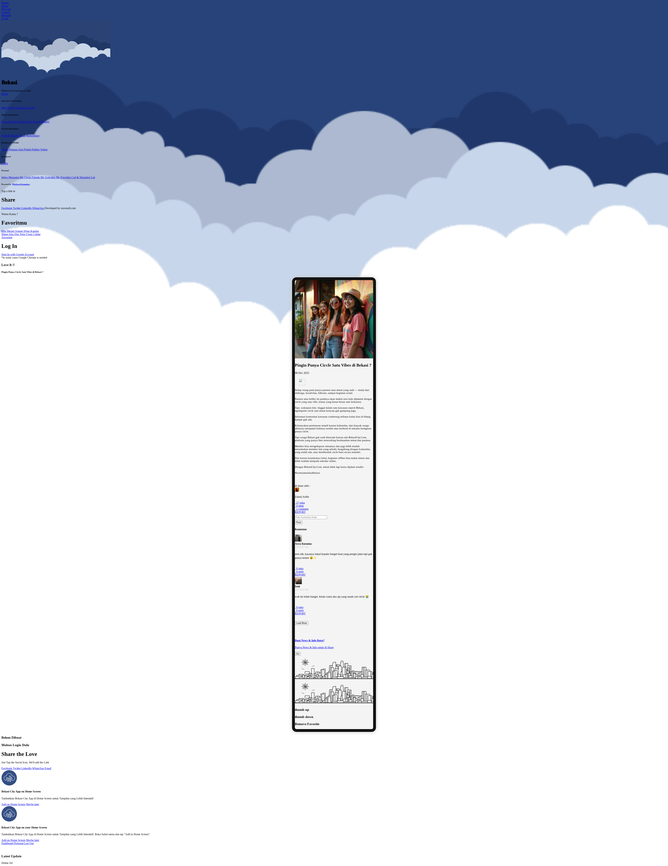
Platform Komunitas (21, 184)
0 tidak (299, 505)
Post (298, 522)
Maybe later (32, 804)
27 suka (300, 502)
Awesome (6, 237)
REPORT (300, 512)
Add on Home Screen (13, 804)
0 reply (299, 571)
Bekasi (5, 2)
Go (297, 653)
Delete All (7, 862)
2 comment (301, 508)
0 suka (299, 568)
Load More (301, 623)
